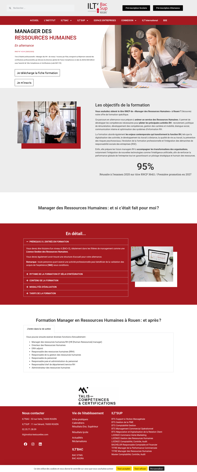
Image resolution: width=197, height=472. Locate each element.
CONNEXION (127, 20)
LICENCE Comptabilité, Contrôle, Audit (129, 441)
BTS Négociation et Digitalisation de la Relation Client (136, 432)
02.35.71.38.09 (29, 429)
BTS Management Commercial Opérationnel (132, 428)
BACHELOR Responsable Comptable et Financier (134, 444)
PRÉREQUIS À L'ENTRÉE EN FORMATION (49, 241)
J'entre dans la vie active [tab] (39, 329)
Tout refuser (140, 468)
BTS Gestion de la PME (122, 422)
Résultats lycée (80, 432)
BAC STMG (77, 455)
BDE (165, 20)
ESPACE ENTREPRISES (105, 20)
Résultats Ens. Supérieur (85, 426)
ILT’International (150, 20)
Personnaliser (156, 468)
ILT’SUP (81, 20)
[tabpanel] (98, 352)
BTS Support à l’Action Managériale (128, 419)
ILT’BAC (64, 20)
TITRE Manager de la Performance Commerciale (134, 448)
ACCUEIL (34, 20)
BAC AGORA (78, 458)
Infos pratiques (80, 419)
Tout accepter (123, 468)
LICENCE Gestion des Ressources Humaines (132, 438)
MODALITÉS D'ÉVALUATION (43, 287)
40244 (23, 52)
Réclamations (79, 441)
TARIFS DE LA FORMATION (42, 293)
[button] (76, 242)
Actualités (77, 437)
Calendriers (78, 423)
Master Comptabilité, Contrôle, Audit (128, 454)
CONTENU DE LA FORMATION (43, 280)
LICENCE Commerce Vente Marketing (128, 435)
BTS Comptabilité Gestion (123, 425)
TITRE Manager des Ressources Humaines (131, 451)
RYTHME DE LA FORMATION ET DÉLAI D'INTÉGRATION (56, 274)
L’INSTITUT (49, 20)
